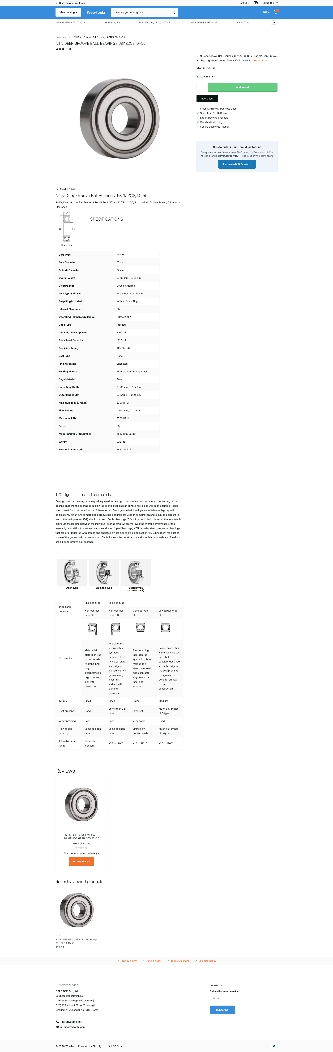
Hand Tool (244, 22)
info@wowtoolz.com (73, 1026)
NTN (68, 48)
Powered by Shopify (89, 1046)
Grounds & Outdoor (203, 22)
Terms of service (180, 960)
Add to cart (242, 87)
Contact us (244, 3)
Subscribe (222, 1009)
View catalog (67, 12)
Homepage (61, 37)
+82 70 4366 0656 (71, 1021)
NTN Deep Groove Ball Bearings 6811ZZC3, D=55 (77, 941)
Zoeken (173, 12)
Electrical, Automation (155, 22)
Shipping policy (207, 960)
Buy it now (207, 98)
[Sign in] (266, 12)
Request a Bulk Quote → (237, 164)
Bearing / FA (112, 22)
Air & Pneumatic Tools (71, 22)
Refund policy (153, 960)
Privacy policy (129, 960)
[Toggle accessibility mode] (256, 3)
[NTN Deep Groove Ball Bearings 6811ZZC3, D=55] (77, 910)
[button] (205, 84)
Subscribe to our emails (224, 991)
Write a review (81, 861)
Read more (260, 60)
